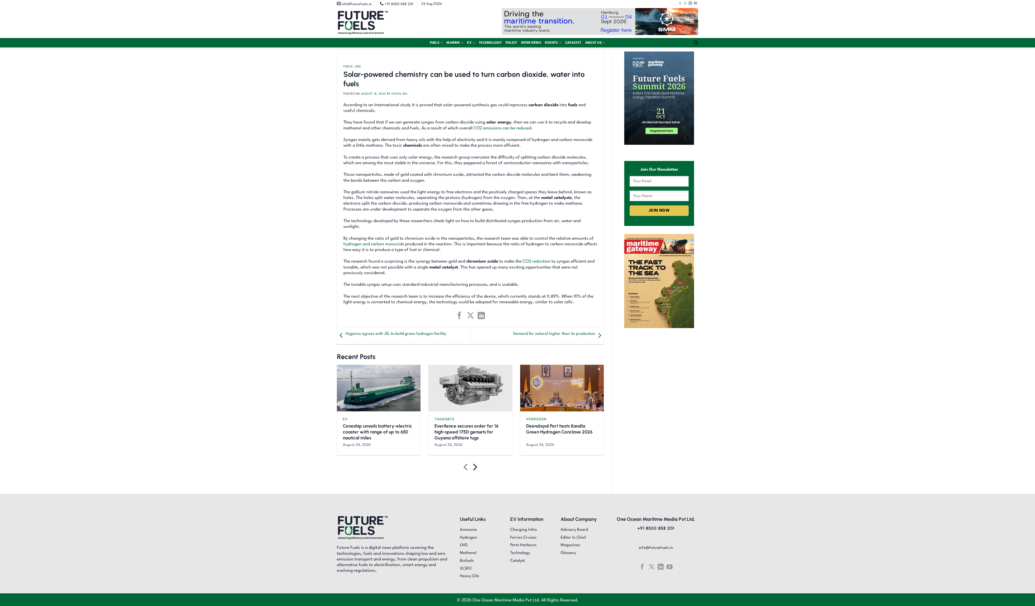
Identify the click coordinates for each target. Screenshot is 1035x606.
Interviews (531, 42)
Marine (453, 42)
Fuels (434, 42)
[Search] (696, 42)
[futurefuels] (363, 23)
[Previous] (466, 468)
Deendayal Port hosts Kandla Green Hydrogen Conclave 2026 (559, 429)
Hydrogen (536, 419)
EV (469, 42)
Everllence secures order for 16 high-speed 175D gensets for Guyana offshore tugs (466, 431)
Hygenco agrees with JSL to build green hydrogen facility (396, 334)
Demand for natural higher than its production (554, 334)
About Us (593, 42)
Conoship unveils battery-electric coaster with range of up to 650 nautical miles (377, 431)
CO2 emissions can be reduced (502, 128)
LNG (358, 66)
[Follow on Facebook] (680, 3)
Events (551, 42)
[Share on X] (470, 315)
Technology (490, 42)
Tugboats (444, 419)
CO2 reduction (536, 261)
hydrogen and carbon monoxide (373, 244)
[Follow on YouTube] (695, 3)
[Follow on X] (685, 3)
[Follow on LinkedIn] (690, 3)
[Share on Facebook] (459, 315)
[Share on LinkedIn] (481, 315)
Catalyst (573, 42)
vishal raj (399, 93)
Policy (512, 42)
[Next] (474, 468)
